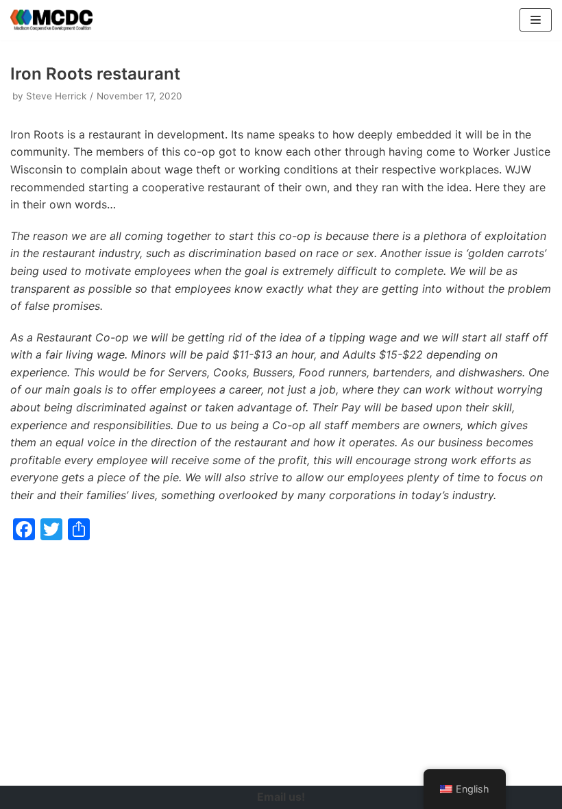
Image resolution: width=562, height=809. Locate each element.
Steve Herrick (56, 95)
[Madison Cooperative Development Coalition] (51, 20)
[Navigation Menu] (536, 20)
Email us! (281, 797)
